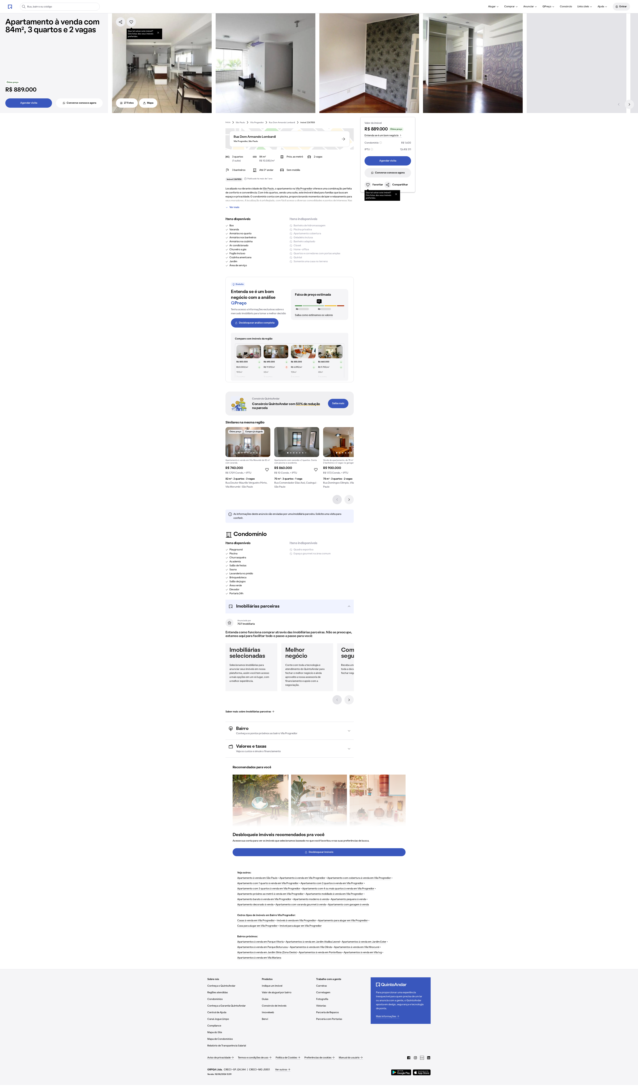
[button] (289, 606)
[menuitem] (493, 7)
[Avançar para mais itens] (349, 699)
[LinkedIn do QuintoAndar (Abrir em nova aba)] (429, 1058)
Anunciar (528, 6)
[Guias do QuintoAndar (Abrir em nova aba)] (422, 1058)
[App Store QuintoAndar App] (422, 1072)
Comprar (509, 6)
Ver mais (234, 207)
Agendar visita (28, 103)
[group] (247, 459)
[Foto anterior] (231, 442)
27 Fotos (129, 103)
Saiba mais (338, 403)
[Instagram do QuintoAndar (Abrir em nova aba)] (415, 1058)
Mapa (150, 103)
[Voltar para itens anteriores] (337, 699)
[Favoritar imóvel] (131, 22)
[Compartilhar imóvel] (120, 22)
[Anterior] (618, 104)
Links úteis (583, 6)
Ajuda (601, 6)
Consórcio (566, 6)
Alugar (492, 6)
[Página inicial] (10, 6)
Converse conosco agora (81, 103)
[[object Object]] (158, 32)
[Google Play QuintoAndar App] (401, 1072)
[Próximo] (629, 104)
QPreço (546, 6)
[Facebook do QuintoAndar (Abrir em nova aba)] (409, 1058)
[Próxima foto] (264, 442)
